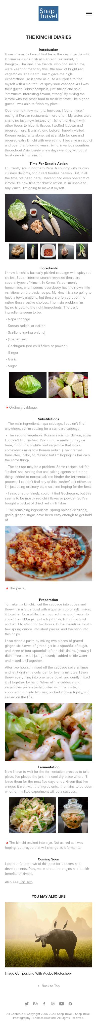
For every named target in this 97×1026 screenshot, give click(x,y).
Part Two (26, 882)
